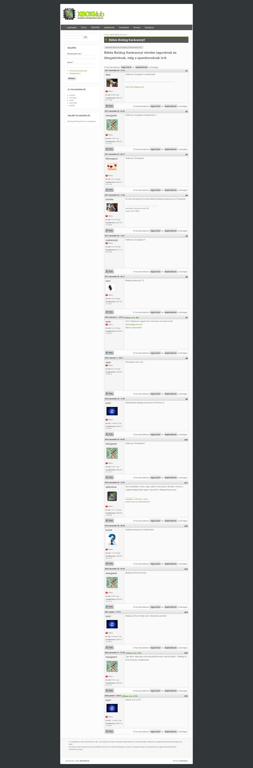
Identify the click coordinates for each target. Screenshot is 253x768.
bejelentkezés (142, 67)
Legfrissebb (72, 27)
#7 (187, 317)
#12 (186, 526)
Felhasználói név (74, 53)
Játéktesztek (109, 27)
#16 (186, 696)
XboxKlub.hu (84, 761)
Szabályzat (149, 27)
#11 (186, 482)
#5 (187, 236)
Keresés (136, 27)
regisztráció (126, 67)
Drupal (80, 749)
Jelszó (70, 62)
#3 (187, 154)
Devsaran (184, 761)
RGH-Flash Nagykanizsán (134, 87)
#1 (187, 70)
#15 (186, 652)
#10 (186, 439)
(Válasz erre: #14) (133, 652)
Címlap (106, 34)
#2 (187, 111)
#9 (187, 399)
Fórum (84, 27)
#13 (186, 569)
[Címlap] (84, 19)
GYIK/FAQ (95, 27)
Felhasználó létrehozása (78, 71)
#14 (186, 612)
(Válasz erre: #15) (129, 696)
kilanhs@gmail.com (133, 324)
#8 (187, 358)
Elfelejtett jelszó (75, 73)
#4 (187, 195)
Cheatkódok (124, 27)
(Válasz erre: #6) (131, 317)
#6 (187, 276)
